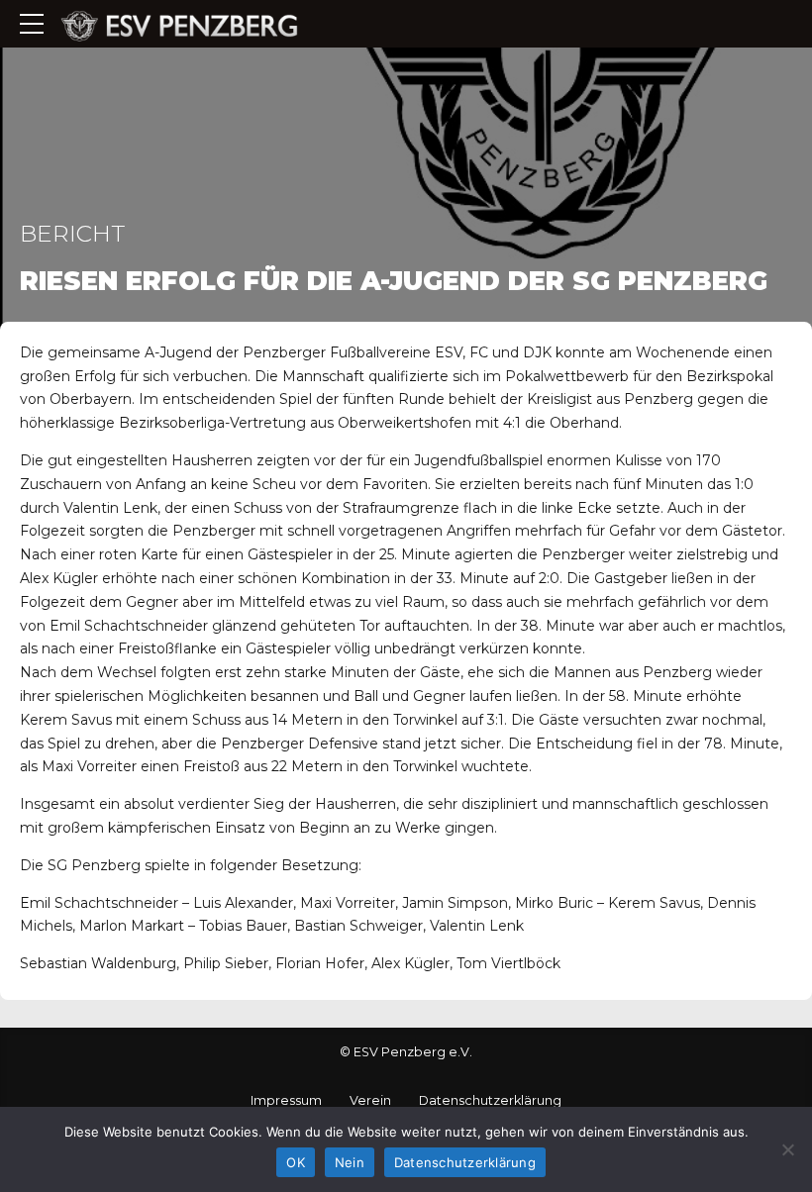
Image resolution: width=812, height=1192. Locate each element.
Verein (370, 1100)
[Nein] (787, 1149)
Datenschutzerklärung (490, 1100)
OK (295, 1162)
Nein (349, 1162)
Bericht (72, 233)
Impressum (286, 1100)
